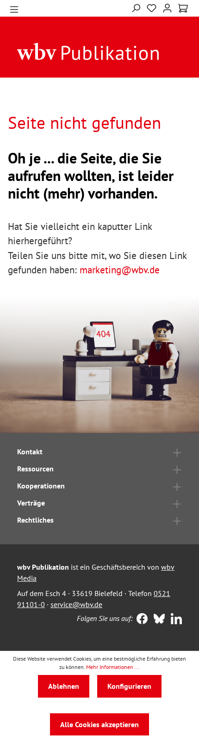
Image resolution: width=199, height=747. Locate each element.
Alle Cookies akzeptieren (99, 724)
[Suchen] (136, 7)
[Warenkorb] (183, 8)
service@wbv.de (76, 604)
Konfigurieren (129, 686)
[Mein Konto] (167, 7)
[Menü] (14, 8)
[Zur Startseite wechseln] (88, 50)
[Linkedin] (174, 619)
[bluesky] (157, 619)
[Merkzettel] (151, 8)
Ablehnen (63, 686)
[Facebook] (140, 619)
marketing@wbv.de (120, 270)
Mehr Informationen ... (113, 666)
